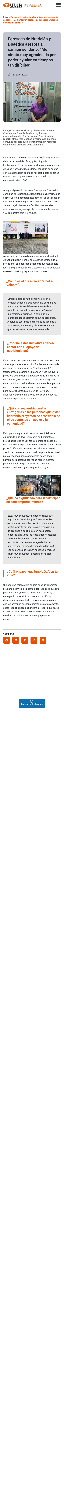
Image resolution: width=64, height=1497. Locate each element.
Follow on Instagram (32, 704)
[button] (6, 640)
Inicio (5, 17)
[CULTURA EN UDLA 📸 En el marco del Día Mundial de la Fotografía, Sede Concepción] (40, 677)
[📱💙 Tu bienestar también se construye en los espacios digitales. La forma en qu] (27, 690)
